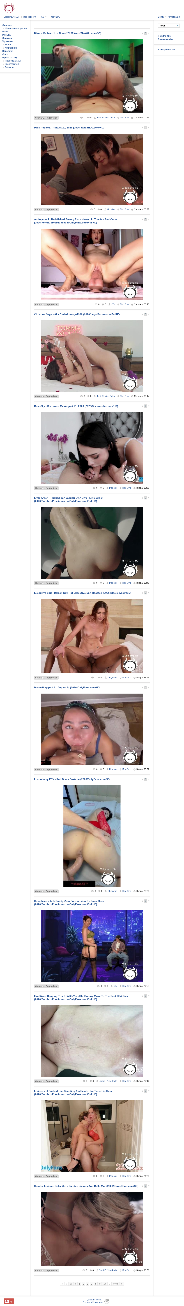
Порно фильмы (13, 61)
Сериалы (7, 38)
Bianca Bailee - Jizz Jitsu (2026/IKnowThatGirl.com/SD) (67, 33)
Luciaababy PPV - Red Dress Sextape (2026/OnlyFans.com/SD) (72, 779)
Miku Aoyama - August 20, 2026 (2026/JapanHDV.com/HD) (69, 127)
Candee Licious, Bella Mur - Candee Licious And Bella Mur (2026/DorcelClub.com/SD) (86, 1186)
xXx (113, 304)
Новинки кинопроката (16, 28)
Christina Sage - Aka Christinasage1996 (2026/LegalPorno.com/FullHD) (77, 314)
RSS (43, 17)
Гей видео (10, 67)
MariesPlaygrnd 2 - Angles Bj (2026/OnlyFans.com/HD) (67, 687)
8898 (115, 1284)
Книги (8, 44)
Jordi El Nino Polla (106, 117)
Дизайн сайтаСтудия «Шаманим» (93, 1300)
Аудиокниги (11, 48)
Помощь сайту (165, 39)
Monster (111, 209)
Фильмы (7, 25)
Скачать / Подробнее (46, 118)
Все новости (29, 17)
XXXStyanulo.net (166, 49)
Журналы (7, 41)
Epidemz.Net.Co (12, 17)
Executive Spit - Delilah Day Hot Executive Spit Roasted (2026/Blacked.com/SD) (82, 592)
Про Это (124, 117)
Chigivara (112, 677)
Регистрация (173, 17)
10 (105, 1284)
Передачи (7, 51)
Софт (5, 54)
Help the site (164, 36)
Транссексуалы (12, 64)
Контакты (55, 17)
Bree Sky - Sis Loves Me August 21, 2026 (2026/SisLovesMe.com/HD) (76, 406)
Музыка (6, 35)
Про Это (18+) (9, 57)
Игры (5, 31)
